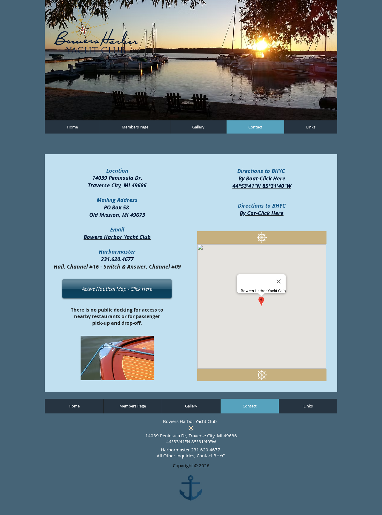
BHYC (219, 456)
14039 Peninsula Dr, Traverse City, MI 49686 (191, 436)
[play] (323, 115)
